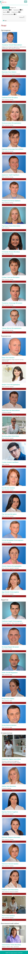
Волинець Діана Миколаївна (10, 436)
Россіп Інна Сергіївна (8, 915)
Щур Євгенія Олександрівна (10, 592)
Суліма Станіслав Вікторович (11, 277)
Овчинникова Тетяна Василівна (11, 945)
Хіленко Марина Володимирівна (11, 566)
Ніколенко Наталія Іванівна (10, 864)
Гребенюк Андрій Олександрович (12, 621)
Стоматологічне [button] (15, 12)
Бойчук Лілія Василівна (9, 786)
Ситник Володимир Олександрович (12, 540)
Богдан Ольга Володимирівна (11, 384)
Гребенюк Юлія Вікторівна (10, 97)
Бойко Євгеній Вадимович (10, 672)
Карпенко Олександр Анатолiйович (12, 149)
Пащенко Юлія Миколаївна (10, 890)
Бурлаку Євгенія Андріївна (10, 812)
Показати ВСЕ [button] (6, 7)
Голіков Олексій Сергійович (10, 462)
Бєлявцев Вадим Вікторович (10, 647)
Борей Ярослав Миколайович (11, 410)
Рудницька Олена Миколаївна (11, 226)
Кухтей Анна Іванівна (8, 488)
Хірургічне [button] (5, 12)
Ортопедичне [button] (6, 9)
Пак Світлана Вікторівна (9, 514)
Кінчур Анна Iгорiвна (8, 698)
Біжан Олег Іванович (8, 357)
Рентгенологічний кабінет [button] (9, 14)
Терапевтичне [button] (17, 9)
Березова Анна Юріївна (9, 72)
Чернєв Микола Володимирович (11, 328)
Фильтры (21, 17)
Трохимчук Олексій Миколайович (12, 45)
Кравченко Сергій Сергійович (10, 175)
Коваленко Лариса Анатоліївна (11, 759)
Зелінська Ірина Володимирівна (11, 123)
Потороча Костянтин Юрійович (11, 201)
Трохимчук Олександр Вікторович (12, 303)
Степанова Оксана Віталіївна (11, 252)
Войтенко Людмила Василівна (11, 837)
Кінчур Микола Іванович (9, 725)
